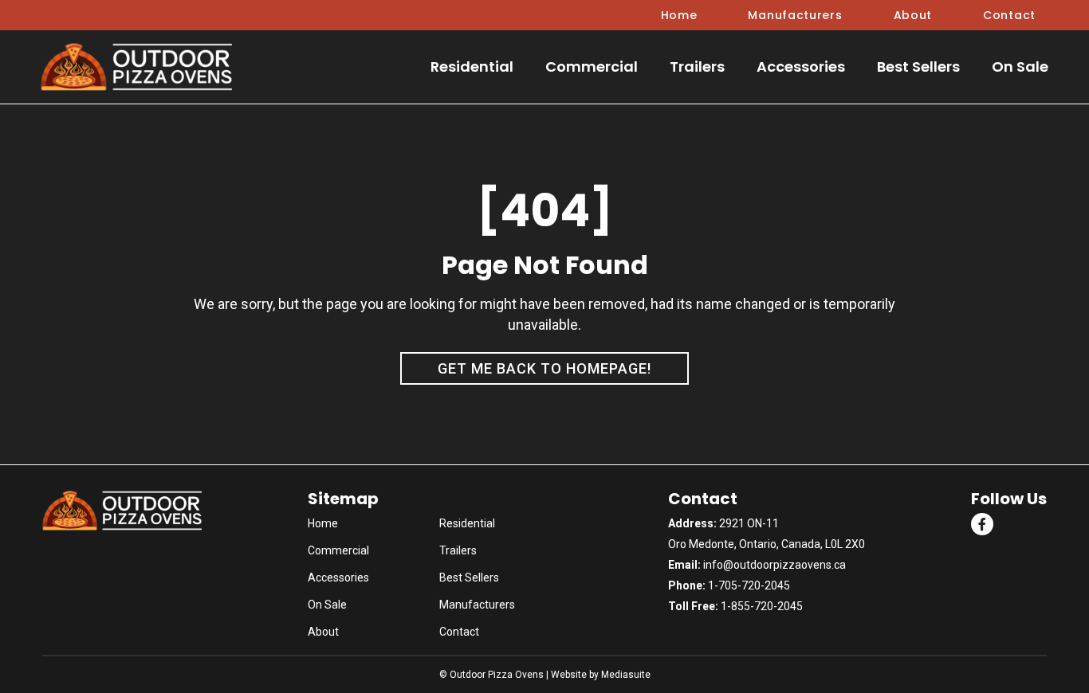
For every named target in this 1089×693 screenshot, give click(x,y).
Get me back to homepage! (544, 368)
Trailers (697, 66)
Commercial (591, 66)
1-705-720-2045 (749, 585)
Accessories (801, 66)
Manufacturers (795, 15)
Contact (1009, 15)
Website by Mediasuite (601, 674)
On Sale (1020, 66)
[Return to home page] (136, 67)
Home (679, 15)
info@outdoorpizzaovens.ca (774, 564)
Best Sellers (918, 66)
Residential (471, 66)
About (913, 15)
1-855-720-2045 (762, 606)
